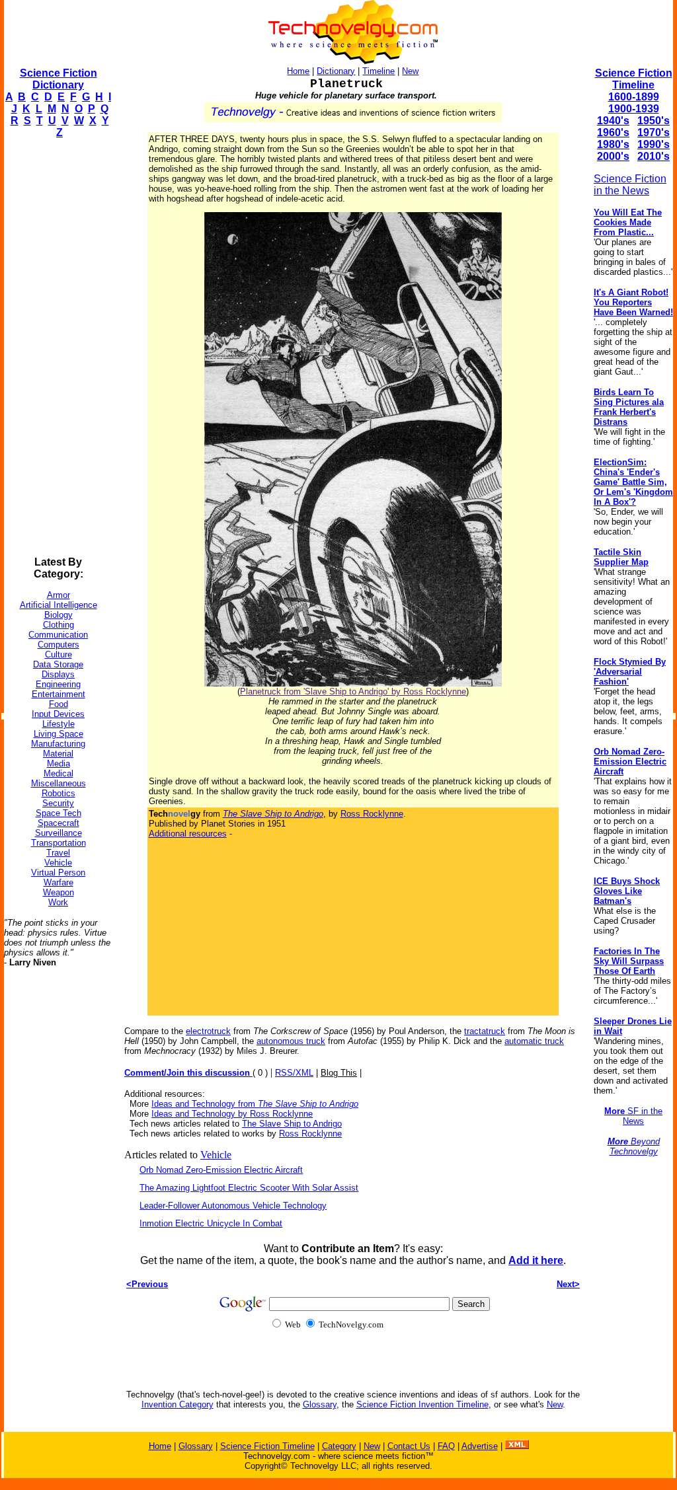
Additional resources (188, 833)
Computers (58, 645)
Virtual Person (58, 872)
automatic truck (534, 1041)
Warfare (58, 882)
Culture (58, 654)
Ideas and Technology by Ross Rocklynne (232, 1114)
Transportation (58, 843)
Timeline (378, 71)
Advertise (479, 1446)
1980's (613, 144)
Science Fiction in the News (630, 184)
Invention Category (177, 1404)
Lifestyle (58, 724)
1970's (653, 132)
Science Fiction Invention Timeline (422, 1404)
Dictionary (336, 71)
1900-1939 (633, 108)
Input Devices (58, 714)
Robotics (58, 793)
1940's (613, 120)
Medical (58, 773)
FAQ (446, 1446)
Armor (58, 595)
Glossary (320, 1404)
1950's (653, 120)
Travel (58, 853)
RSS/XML (294, 1073)
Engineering (58, 684)
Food (58, 704)
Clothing (58, 625)
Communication (58, 635)
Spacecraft (58, 823)
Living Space (58, 734)
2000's (613, 156)
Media (58, 763)
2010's (653, 156)
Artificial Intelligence (58, 605)
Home (298, 71)
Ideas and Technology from (254, 1104)
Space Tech (58, 813)
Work (58, 902)
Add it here (535, 1260)
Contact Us (408, 1446)
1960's (613, 132)
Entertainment (58, 694)
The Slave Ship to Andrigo (292, 1124)
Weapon (58, 892)
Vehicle (58, 863)
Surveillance (58, 833)
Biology (58, 615)
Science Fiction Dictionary (58, 79)
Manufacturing (58, 744)
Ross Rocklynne (371, 814)
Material (58, 754)
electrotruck (208, 1031)
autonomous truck (291, 1041)
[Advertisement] (57, 347)
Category (339, 1446)
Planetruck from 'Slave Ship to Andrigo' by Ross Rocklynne (353, 691)
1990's (653, 144)
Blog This (339, 1073)
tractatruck (484, 1031)
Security (58, 803)
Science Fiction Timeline (633, 79)
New (410, 71)
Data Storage (58, 664)
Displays (58, 674)
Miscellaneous (58, 783)
